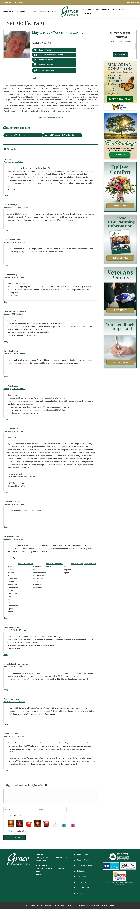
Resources (52, 11)
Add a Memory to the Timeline (51, 55)
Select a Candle (14, 816)
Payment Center (118, 9)
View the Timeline (18, 135)
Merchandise (101, 9)
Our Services (20, 11)
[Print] (35, 78)
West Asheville (42, 866)
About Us (7, 11)
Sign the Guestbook (46, 59)
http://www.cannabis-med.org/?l (54, 565)
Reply (6, 195)
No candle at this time (18, 831)
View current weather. (52, 117)
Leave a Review (83, 888)
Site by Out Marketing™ (87, 905)
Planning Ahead (37, 11)
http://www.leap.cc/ (25, 564)
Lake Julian (41, 855)
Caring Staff (81, 882)
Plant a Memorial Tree (48, 65)
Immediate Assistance (85, 866)
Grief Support (86, 9)
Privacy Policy (108, 905)
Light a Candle (45, 50)
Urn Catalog (81, 893)
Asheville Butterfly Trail (48, 70)
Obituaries (85, 13)
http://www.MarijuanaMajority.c (83, 564)
